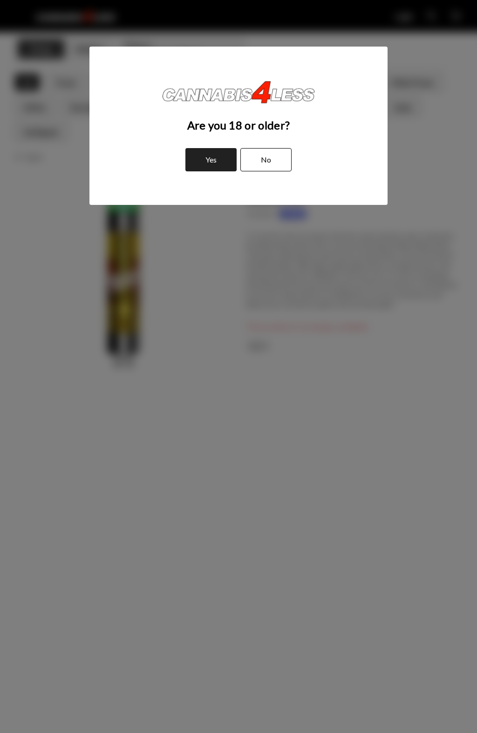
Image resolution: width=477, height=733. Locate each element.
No (266, 159)
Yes (211, 159)
